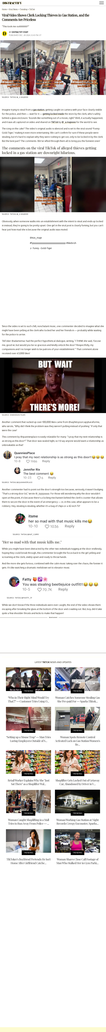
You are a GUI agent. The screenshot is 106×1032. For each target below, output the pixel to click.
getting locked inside (53, 113)
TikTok (32, 9)
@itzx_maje (36, 237)
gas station (38, 109)
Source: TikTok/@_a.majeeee (15, 97)
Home (4, 9)
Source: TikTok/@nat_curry (26, 534)
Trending (23, 9)
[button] (102, 3)
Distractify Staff (20, 32)
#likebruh (71, 243)
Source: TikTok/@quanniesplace (17, 482)
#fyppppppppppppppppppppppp (48, 243)
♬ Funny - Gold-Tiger (41, 248)
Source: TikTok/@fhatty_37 (19, 598)
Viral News (13, 9)
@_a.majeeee (69, 122)
